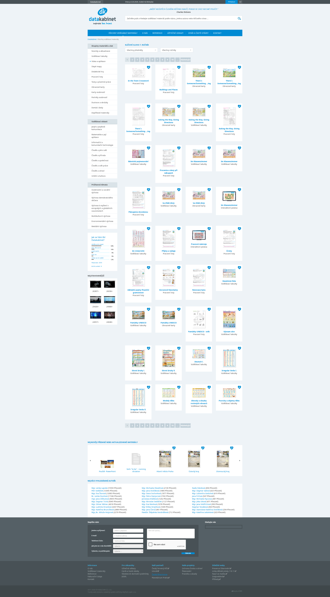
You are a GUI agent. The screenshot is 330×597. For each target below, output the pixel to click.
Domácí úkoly (97, 107)
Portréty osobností (99, 97)
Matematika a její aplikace (99, 135)
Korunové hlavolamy (168, 290)
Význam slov (229, 331)
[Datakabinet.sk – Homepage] (102, 15)
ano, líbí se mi (96, 248)
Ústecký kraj (194, 471)
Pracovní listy (97, 77)
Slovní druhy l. (138, 370)
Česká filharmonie (159, 574)
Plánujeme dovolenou (138, 212)
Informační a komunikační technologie (102, 143)
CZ (240, 2)
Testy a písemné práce (101, 82)
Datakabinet (92, 39)
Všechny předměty (135, 50)
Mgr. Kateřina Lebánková (203, 512)
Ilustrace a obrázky (100, 102)
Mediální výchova (99, 226)
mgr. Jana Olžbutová (100, 499)
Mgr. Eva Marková (150, 504)
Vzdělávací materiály (96, 571)
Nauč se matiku (219, 574)
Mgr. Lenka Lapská (100, 488)
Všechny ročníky (169, 50)
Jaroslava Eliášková (150, 499)
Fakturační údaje (95, 576)
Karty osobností (98, 92)
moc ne (94, 254)
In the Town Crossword (138, 80)
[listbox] (141, 50)
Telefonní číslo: (97, 541)
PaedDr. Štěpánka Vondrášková (155, 512)
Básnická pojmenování (138, 161)
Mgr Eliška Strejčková (151, 507)
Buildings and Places (168, 89)
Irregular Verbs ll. (138, 409)
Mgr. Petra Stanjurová (151, 496)
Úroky (229, 251)
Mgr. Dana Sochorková (152, 493)
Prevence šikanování (221, 568)
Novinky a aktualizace (101, 51)
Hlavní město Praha (165, 471)
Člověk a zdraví (98, 171)
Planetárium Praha (160, 577)
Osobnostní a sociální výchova (101, 191)
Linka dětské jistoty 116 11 (223, 571)
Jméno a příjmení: (98, 530)
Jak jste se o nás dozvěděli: (102, 546)
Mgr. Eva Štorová (99, 493)
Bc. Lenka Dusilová (100, 496)
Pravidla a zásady (189, 574)
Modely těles (168, 400)
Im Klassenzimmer (199, 161)
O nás (90, 568)
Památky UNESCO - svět (199, 331)
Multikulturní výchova (101, 216)
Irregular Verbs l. (229, 370)
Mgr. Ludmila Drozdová (102, 507)
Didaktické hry (98, 71)
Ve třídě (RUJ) (169, 203)
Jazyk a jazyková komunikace (98, 128)
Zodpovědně (217, 576)
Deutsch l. (199, 361)
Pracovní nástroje (199, 244)
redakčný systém (110, 592)
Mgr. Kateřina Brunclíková (103, 509)
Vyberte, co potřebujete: (101, 551)
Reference (92, 574)
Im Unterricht (138, 251)
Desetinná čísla (229, 281)
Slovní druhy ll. (168, 370)
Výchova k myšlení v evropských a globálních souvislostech (102, 208)
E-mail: (94, 535)
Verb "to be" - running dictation (136, 470)
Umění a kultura (98, 176)
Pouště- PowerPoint (107, 471)
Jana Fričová (197, 496)
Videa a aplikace (98, 61)
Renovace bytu (198, 290)
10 (172, 59)
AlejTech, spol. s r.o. (129, 592)
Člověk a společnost (100, 160)
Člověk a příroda (99, 155)
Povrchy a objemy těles (229, 400)
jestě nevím (95, 251)
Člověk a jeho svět (99, 150)
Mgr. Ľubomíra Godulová (203, 493)
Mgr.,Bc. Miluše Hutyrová (103, 512)
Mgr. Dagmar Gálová (201, 490)
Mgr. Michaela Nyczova (202, 499)
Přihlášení (231, 2)
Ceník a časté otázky (130, 571)
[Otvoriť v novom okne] (236, 592)
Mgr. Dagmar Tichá (100, 501)
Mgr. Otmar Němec (100, 504)
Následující (185, 59)
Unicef (154, 571)
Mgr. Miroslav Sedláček (152, 501)
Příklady (215, 579)
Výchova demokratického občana (102, 199)
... (177, 59)
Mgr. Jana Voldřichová (201, 504)
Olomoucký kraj (222, 471)
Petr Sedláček (98, 490)
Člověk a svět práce (100, 165)
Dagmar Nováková (200, 507)
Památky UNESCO (138, 322)
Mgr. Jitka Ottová (199, 501)
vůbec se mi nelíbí (98, 258)
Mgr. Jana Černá (149, 509)
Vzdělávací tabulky (99, 56)
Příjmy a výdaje (168, 251)
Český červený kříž (160, 568)
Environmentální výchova (102, 221)
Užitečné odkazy (129, 568)
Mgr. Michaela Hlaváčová (153, 488)
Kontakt (91, 579)
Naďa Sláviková (199, 488)
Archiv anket (96, 266)
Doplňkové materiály (100, 113)
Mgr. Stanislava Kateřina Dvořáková (207, 509)
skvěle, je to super (98, 244)
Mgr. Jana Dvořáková (151, 490)
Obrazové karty (98, 87)
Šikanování (186, 571)
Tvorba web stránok (95, 592)
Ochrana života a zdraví (192, 568)
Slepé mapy (97, 66)
